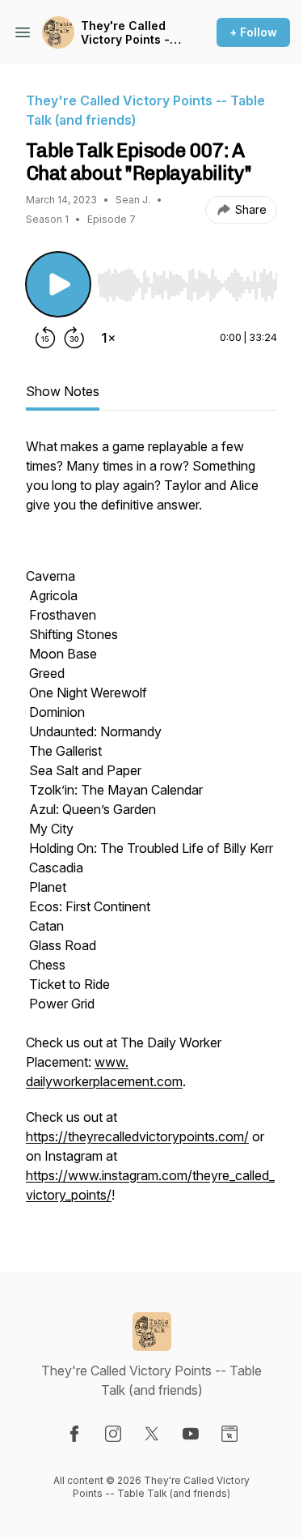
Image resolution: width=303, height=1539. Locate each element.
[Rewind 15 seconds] (45, 337)
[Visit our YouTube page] (191, 1434)
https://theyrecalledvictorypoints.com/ (137, 1136)
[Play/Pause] (58, 284)
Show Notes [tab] (62, 391)
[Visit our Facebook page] (74, 1434)
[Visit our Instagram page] (113, 1434)
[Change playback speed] (108, 337)
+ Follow (253, 32)
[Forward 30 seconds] (74, 337)
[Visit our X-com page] (152, 1434)
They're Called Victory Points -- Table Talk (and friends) (128, 33)
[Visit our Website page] (229, 1434)
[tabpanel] (151, 829)
